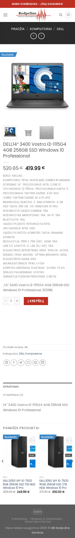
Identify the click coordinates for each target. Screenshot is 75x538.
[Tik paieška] (60, 15)
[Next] (65, 87)
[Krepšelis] (68, 15)
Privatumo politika (38, 521)
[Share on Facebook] (14, 362)
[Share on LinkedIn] (42, 362)
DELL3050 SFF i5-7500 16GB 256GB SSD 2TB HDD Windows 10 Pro (53, 484)
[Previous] (9, 87)
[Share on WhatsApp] (6, 362)
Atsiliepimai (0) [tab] (13, 395)
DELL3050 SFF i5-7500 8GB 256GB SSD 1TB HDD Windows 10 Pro (19, 484)
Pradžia (18, 29)
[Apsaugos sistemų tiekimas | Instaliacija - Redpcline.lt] (33, 15)
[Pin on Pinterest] (35, 362)
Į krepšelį (36, 301)
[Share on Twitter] (21, 362)
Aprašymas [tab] (11, 386)
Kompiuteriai (41, 29)
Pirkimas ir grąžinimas (46, 519)
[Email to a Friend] (28, 362)
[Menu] (5, 15)
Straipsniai (20, 519)
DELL (60, 29)
